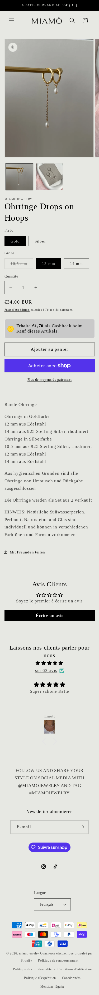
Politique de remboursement (58, 960)
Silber (40, 241)
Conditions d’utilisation (75, 969)
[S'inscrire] (82, 827)
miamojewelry (29, 953)
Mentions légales (52, 986)
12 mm (48, 263)
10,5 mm (22, 265)
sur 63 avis (46, 670)
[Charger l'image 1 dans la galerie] (19, 176)
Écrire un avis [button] (49, 615)
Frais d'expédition (17, 309)
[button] (11, 20)
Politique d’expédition (40, 978)
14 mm (76, 263)
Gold (15, 241)
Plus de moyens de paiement (49, 380)
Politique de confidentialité (32, 969)
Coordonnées (71, 978)
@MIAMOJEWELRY (39, 785)
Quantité (11, 276)
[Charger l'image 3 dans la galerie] (49, 176)
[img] (49, 663)
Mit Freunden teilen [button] (27, 552)
